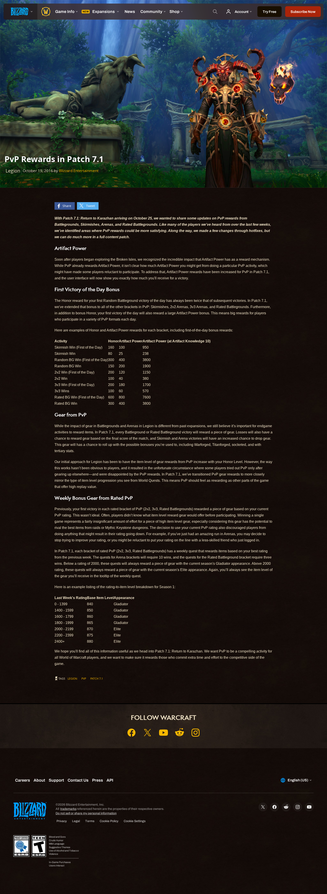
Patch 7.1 (96, 678)
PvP (83, 678)
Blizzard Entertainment (79, 170)
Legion (72, 678)
